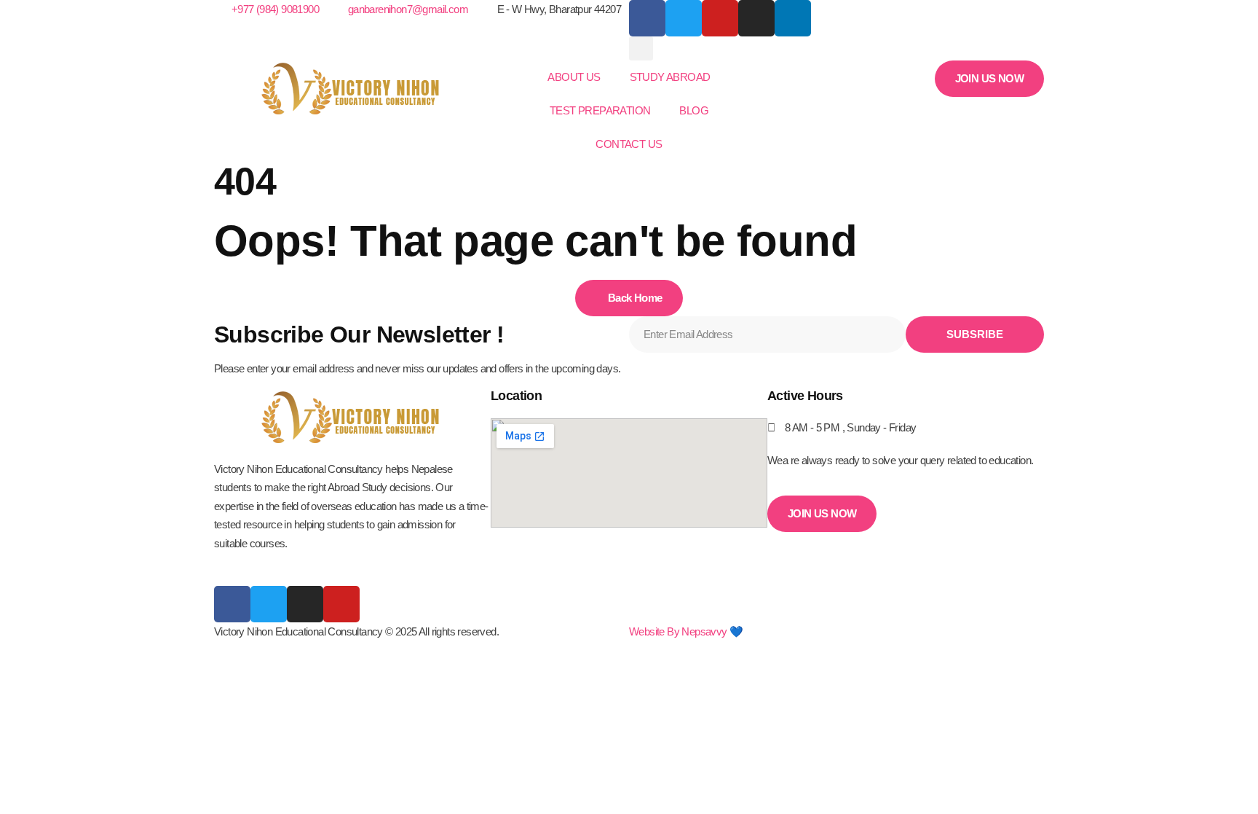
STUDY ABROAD (670, 77)
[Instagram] (756, 18)
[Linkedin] (793, 18)
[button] (641, 48)
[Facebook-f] (232, 604)
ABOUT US (573, 77)
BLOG (693, 110)
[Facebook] (647, 18)
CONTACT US (629, 144)
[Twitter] (268, 604)
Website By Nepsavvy (678, 631)
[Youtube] (341, 604)
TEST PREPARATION (600, 110)
